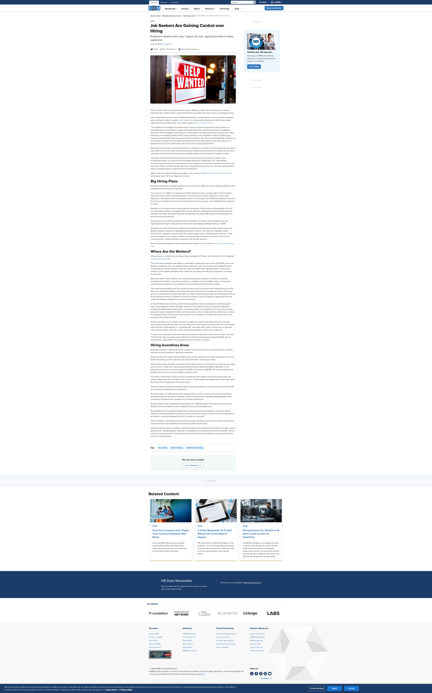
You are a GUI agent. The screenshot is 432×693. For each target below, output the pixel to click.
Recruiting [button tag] (163, 448)
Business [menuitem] (164, 2)
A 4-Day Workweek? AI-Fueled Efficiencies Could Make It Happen (215, 533)
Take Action (187, 647)
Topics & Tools (255, 644)
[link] (155, 16)
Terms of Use (111, 690)
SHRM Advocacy (189, 634)
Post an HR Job (155, 647)
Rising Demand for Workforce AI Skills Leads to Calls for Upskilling (261, 533)
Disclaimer (201, 674)
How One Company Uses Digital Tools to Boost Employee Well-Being (170, 533)
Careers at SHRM (155, 637)
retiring (191, 120)
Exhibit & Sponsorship (225, 640)
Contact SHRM (154, 644)
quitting (182, 120)
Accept (351, 688)
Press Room (153, 640)
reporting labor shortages (160, 259)
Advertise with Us (223, 637)
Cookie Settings (317, 688)
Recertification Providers (226, 644)
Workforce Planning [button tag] (195, 448)
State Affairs (187, 640)
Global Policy (188, 644)
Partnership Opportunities (226, 634)
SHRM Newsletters (257, 637)
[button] (274, 8)
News (154, 526)
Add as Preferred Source (189, 49)
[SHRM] (154, 8)
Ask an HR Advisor (257, 634)
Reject (334, 688)
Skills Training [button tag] (177, 448)
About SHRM (154, 634)
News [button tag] (152, 21)
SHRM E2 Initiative (190, 651)
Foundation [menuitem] (175, 2)
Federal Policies (189, 637)
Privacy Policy (126, 690)
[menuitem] (264, 2)
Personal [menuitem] (154, 2)
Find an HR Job (256, 647)
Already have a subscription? (231, 583)
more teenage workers (204, 123)
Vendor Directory (257, 651)
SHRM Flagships (256, 640)
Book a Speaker (222, 647)
